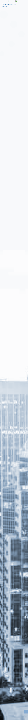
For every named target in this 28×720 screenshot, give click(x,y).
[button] (24, 5)
